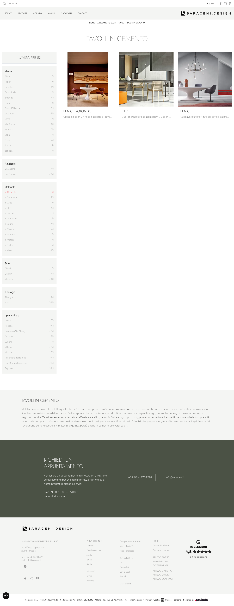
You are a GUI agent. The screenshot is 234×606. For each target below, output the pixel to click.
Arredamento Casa (106, 22)
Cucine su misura (161, 550)
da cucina (10, 168)
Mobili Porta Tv (127, 546)
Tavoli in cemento (136, 22)
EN (212, 3)
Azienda (37, 13)
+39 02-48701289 (140, 477)
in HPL (8, 208)
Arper (8, 81)
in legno (9, 224)
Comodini (124, 567)
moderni (9, 279)
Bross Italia (10, 92)
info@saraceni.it (175, 477)
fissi (7, 302)
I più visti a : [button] (12, 315)
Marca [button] (8, 71)
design (8, 273)
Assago (9, 325)
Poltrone (90, 580)
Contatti (82, 13)
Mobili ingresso (127, 550)
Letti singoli (125, 571)
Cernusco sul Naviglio (16, 331)
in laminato (11, 218)
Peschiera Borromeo (15, 357)
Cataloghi (66, 13)
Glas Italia (9, 113)
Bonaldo (9, 87)
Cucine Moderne (161, 545)
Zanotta (9, 150)
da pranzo (10, 174)
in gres (8, 202)
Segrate (9, 368)
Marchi (52, 13)
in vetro (9, 250)
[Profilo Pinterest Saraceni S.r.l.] (230, 3)
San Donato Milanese (16, 363)
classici (9, 268)
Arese (8, 320)
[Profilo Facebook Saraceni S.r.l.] (221, 3)
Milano (8, 347)
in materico (10, 234)
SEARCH (12, 3)
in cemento (10, 192)
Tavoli (121, 22)
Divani (89, 575)
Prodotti (23, 13)
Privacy (148, 599)
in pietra (9, 245)
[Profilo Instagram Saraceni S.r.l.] (225, 3)
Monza (8, 352)
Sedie (89, 564)
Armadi (123, 576)
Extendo (9, 97)
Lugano (9, 341)
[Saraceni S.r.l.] (206, 13)
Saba (7, 135)
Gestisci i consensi (173, 599)
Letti (122, 562)
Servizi (8, 13)
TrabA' (8, 145)
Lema (7, 119)
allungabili (10, 297)
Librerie (90, 545)
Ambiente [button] (10, 163)
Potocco (9, 129)
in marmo (10, 229)
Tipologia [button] (10, 292)
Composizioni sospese (130, 541)
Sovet (7, 140)
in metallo (10, 240)
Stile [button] (7, 263)
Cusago (9, 336)
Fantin (8, 103)
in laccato (10, 213)
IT (207, 3)
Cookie (156, 599)
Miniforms (10, 124)
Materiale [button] (10, 187)
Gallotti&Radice (12, 108)
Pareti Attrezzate (94, 550)
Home (92, 22)
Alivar (8, 76)
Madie (89, 554)
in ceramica (11, 197)
